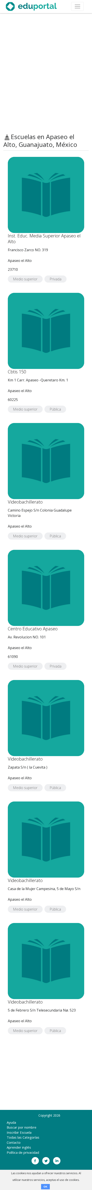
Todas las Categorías (23, 1137)
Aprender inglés (19, 1147)
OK (45, 1186)
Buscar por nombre (21, 1127)
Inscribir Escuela (19, 1132)
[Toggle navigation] (77, 6)
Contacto (14, 1142)
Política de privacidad (23, 1152)
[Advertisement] (46, 73)
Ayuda (11, 1122)
